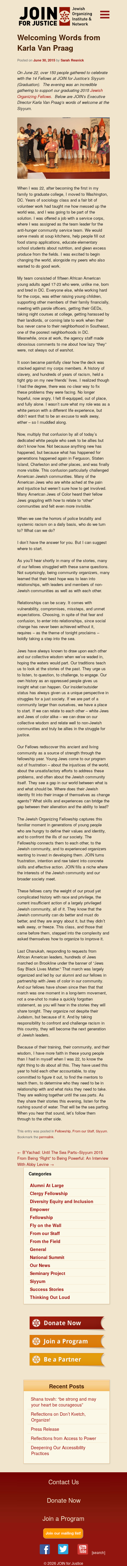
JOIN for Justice (63, 16)
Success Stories (47, 1289)
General (38, 1249)
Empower (39, 1209)
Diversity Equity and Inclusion (61, 1201)
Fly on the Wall (45, 1225)
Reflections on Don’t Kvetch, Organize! (58, 1417)
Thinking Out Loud (50, 1297)
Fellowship (63, 1130)
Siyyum (101, 1130)
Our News (40, 1265)
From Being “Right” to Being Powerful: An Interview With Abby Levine (62, 1161)
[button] (105, 14)
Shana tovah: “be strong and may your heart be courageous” (63, 1402)
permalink (46, 1136)
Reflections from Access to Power (63, 1438)
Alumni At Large (47, 1185)
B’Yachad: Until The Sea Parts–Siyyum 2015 (60, 1152)
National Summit (47, 1257)
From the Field (45, 1241)
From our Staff (83, 1130)
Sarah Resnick (72, 60)
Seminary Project (47, 1273)
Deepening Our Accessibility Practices (58, 1450)
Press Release (45, 1429)
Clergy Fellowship (49, 1193)
